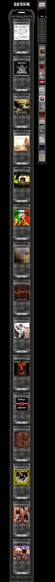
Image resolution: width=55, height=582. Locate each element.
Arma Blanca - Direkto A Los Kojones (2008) (21, 20)
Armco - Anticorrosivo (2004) (21, 243)
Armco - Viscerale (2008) (22, 168)
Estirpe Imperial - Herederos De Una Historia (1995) (21, 356)
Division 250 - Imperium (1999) (22, 540)
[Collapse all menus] (46, 17)
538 (22, 17)
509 (18, 16)
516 (28, 16)
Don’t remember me (42, 6)
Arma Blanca (22, 41)
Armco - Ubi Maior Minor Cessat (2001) (22, 281)
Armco (22, 189)
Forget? (43, 4)
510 (19, 16)
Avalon (22, 152)
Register (42, 2)
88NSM (16, 50)
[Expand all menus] (38, 17)
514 (25, 16)
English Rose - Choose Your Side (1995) (21, 465)
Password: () (41, 4)
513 (24, 16)
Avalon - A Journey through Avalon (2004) (22, 131)
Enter (42, 7)
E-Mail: (40, 2)
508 (17, 16)
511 (21, 16)
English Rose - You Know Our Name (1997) (21, 427)
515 (27, 16)
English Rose (22, 448)
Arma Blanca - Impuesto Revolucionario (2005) (22, 57)
